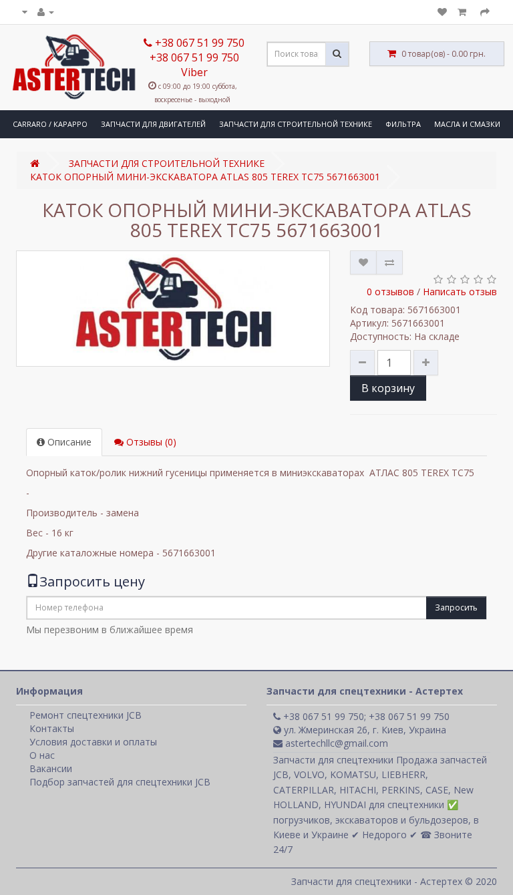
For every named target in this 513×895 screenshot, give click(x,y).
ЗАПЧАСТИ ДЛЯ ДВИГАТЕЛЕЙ (153, 124)
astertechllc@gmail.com (335, 743)
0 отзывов (390, 291)
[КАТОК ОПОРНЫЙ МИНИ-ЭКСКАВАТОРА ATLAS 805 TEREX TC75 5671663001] (173, 308)
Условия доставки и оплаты (93, 741)
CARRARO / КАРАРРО (50, 124)
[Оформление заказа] (485, 12)
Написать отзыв (460, 291)
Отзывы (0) (150, 441)
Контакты (51, 728)
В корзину (388, 388)
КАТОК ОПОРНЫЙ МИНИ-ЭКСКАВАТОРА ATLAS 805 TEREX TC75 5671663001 (205, 176)
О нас (42, 755)
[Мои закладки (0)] (442, 12)
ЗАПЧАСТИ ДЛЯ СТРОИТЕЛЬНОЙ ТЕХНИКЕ (295, 124)
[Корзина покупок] (464, 12)
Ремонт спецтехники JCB (85, 715)
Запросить (456, 607)
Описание (68, 441)
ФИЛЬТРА (403, 124)
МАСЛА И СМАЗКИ (467, 124)
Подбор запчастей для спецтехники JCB (119, 781)
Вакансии (50, 768)
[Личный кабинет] (45, 12)
